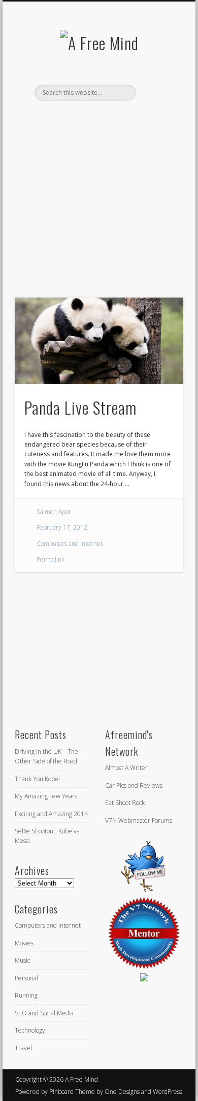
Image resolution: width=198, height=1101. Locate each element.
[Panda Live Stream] (99, 341)
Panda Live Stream (80, 407)
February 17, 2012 (62, 527)
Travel (23, 1048)
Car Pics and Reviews (133, 785)
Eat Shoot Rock (125, 802)
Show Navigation (158, 91)
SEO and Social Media (44, 1013)
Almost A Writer (126, 767)
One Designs (122, 1091)
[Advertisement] (99, 214)
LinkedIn (108, 118)
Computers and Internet (70, 543)
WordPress (167, 1091)
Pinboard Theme (72, 1091)
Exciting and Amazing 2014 (51, 814)
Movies (24, 943)
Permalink (50, 559)
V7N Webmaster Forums (138, 820)
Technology (30, 1030)
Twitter (87, 118)
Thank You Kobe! (37, 779)
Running (26, 995)
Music (22, 960)
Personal (26, 978)
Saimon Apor (54, 511)
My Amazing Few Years (46, 796)
